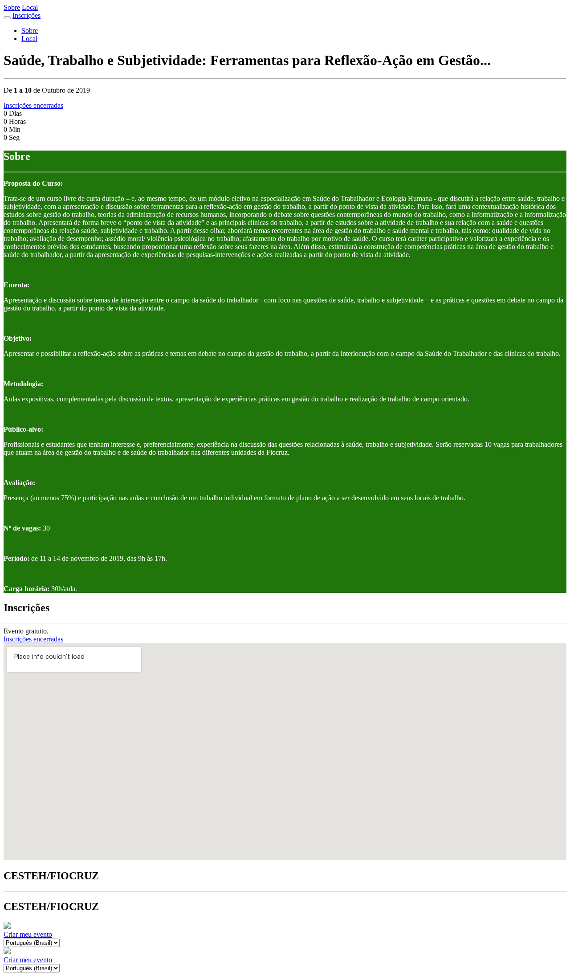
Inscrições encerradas (33, 105)
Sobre (12, 7)
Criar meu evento (28, 934)
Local (30, 7)
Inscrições (26, 15)
